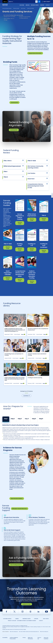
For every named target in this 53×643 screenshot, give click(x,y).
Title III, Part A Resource (44, 631)
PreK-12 (5, 1)
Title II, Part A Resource (14, 631)
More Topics (23, 8)
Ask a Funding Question (16, 564)
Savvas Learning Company (6, 8)
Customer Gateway (7, 618)
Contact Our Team (26, 604)
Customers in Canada (31, 620)
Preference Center (26, 618)
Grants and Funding (30, 8)
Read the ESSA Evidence (16, 498)
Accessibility (4, 637)
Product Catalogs (12, 620)
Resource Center (16, 8)
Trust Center (46, 618)
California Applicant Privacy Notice (14, 638)
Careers (17, 618)
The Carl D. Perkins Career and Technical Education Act (29, 631)
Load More (25, 395)
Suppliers (36, 618)
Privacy (24, 637)
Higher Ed (11, 1)
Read (22, 334)
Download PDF (14, 102)
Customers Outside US (21, 620)
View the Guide (20, 223)
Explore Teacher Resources (20, 508)
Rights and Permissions (30, 638)
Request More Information (35, 53)
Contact (41, 620)
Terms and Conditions (46, 638)
